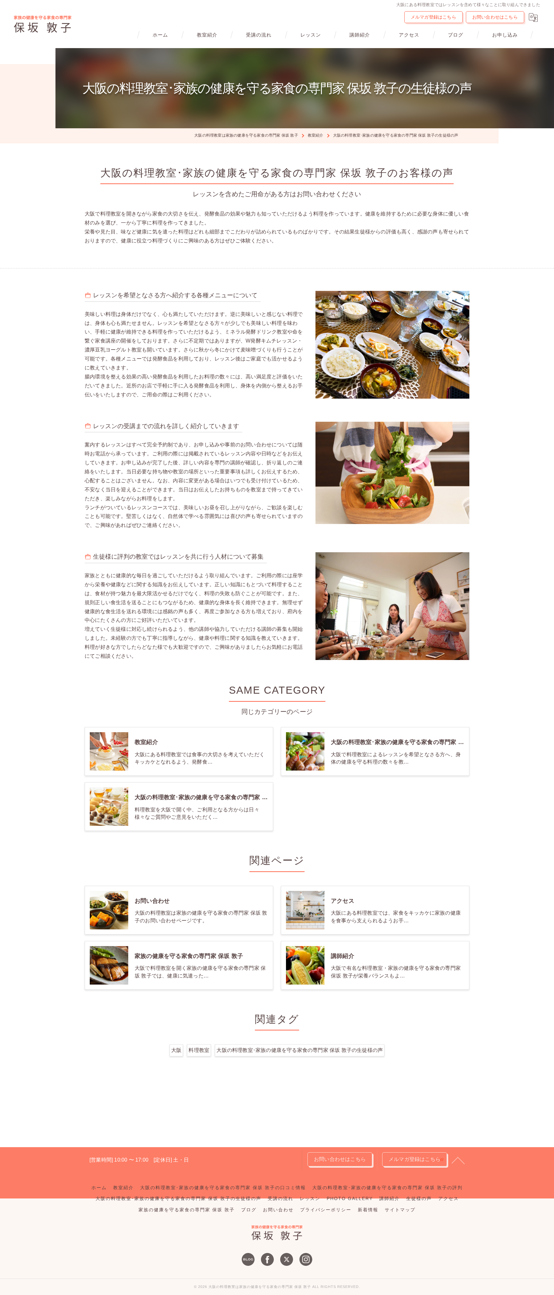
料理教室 (199, 1050)
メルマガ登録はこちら (433, 17)
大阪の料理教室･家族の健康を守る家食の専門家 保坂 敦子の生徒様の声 (299, 1050)
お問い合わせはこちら (495, 17)
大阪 (176, 1050)
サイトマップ (400, 1209)
